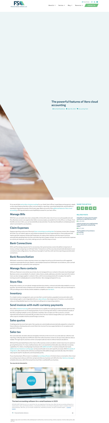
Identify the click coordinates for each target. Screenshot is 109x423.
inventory (64, 419)
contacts (54, 419)
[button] (78, 208)
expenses (59, 419)
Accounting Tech (83, 109)
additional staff (47, 347)
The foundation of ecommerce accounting (86, 231)
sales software (42, 299)
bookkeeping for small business (37, 419)
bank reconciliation (22, 419)
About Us (51, 5)
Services (60, 5)
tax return (51, 289)
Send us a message (68, 358)
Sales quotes (69, 419)
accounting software (44, 356)
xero (14, 421)
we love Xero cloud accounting (29, 204)
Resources (78, 5)
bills (28, 419)
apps (16, 419)
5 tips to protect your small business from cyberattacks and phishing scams (87, 225)
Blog (69, 5)
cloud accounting (48, 419)
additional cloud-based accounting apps (21, 349)
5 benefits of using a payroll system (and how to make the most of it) (87, 218)
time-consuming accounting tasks (44, 231)
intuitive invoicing (22, 308)
